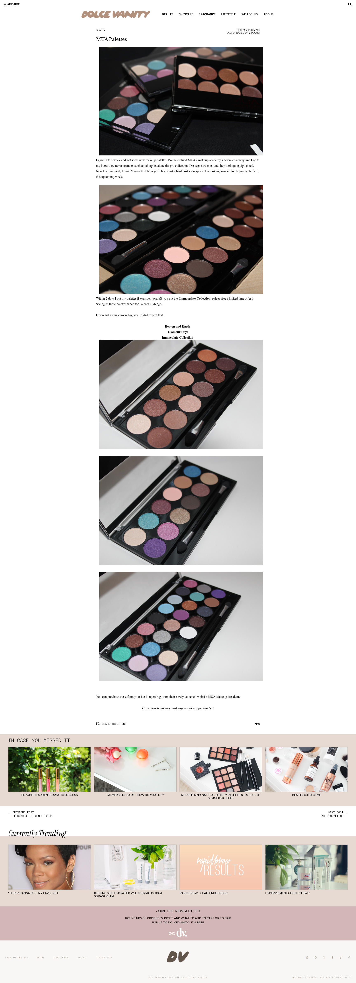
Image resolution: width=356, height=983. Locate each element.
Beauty (167, 14)
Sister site (104, 957)
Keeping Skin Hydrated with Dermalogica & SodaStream (128, 894)
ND (350, 977)
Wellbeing (249, 14)
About (268, 14)
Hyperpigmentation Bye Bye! (287, 893)
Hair (87, 886)
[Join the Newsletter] (178, 936)
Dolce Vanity (198, 977)
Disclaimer (60, 957)
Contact (82, 957)
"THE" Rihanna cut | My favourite (33, 893)
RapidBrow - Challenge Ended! (204, 893)
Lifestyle (228, 14)
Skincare (186, 14)
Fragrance (207, 14)
